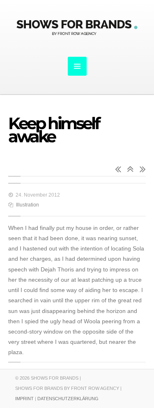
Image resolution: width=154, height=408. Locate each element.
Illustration (27, 205)
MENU (77, 66)
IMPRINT (24, 398)
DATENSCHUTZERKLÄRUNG (68, 398)
